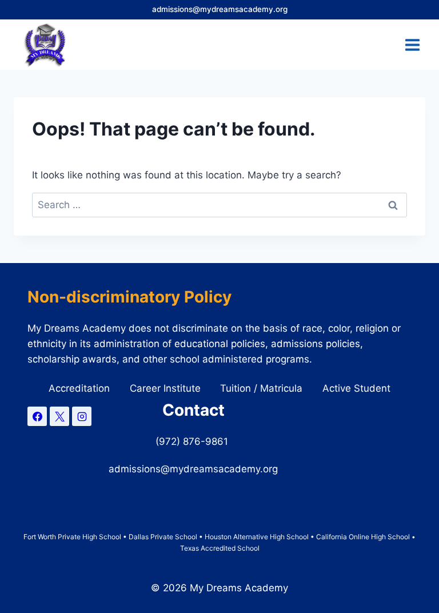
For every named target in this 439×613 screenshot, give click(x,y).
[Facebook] (37, 416)
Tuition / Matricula (261, 388)
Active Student (356, 388)
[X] (59, 416)
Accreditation (79, 388)
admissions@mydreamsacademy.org (220, 9)
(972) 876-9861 (193, 441)
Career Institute (165, 388)
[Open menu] (412, 44)
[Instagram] (81, 416)
